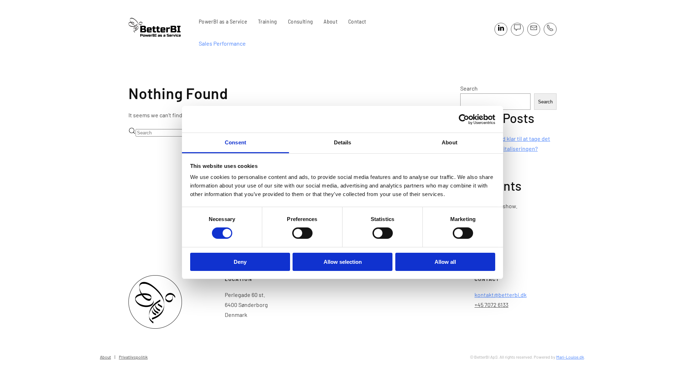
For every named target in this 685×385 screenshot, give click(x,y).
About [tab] (449, 142)
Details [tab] (342, 142)
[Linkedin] (500, 29)
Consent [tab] (235, 142)
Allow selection (343, 262)
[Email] (533, 29)
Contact (357, 21)
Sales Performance (222, 43)
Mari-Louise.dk (570, 356)
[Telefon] (550, 29)
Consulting (300, 21)
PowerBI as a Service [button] (223, 21)
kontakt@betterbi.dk (501, 294)
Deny (240, 262)
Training (267, 21)
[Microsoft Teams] (517, 29)
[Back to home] (158, 29)
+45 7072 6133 (491, 304)
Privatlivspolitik (133, 356)
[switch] (302, 233)
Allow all (445, 262)
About (331, 21)
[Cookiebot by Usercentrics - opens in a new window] (464, 119)
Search (469, 88)
